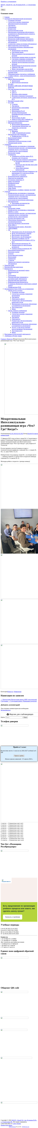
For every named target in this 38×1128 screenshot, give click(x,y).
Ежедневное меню (17, 52)
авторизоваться (5, 710)
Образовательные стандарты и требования (21, 74)
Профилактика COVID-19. (20, 136)
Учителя (10, 253)
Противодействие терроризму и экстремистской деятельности (18, 278)
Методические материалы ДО (21, 243)
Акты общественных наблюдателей (22, 168)
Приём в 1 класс (13, 211)
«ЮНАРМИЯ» (13, 228)
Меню (3, 9)
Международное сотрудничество (18, 45)
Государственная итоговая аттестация (20, 89)
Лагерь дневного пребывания (17, 310)
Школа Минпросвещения (16, 79)
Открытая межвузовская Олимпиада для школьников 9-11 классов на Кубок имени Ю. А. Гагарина (24, 173)
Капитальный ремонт (15, 138)
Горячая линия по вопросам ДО (22, 248)
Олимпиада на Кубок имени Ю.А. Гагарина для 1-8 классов (22, 157)
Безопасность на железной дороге (18, 270)
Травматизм (12, 258)
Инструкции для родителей (20, 235)
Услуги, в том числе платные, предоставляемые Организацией (22, 328)
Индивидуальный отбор (15, 101)
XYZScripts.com (25, 1126)
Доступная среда (17, 307)
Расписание (15, 109)
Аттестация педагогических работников (20, 200)
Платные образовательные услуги (19, 37)
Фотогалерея (12, 257)
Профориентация (13, 139)
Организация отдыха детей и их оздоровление (19, 289)
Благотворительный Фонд (16, 250)
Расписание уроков (14, 153)
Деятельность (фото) (18, 299)
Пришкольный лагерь (15, 143)
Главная (6, 17)
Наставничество (13, 201)
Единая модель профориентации (18, 121)
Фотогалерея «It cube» (19, 117)
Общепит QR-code (17, 67)
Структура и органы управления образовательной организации (18, 23)
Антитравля (12, 275)
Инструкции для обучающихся (21, 237)
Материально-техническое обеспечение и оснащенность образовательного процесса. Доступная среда (21, 33)
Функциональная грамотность (17, 176)
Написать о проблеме (12, 917)
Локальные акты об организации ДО (23, 232)
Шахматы (15, 131)
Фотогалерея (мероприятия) (20, 124)
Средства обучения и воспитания (18, 223)
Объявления (17, 691)
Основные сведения (14, 20)
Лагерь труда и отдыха (15, 290)
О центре (15, 104)
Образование (12, 27)
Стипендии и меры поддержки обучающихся (22, 44)
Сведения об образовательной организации (18, 18)
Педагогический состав (15, 30)
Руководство (12, 29)
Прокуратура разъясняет (15, 178)
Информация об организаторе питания (24, 65)
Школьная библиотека (15, 123)
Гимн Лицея (12, 188)
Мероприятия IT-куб (18, 111)
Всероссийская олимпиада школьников (24, 159)
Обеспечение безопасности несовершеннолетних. (16, 221)
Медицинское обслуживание (17, 134)
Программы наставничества (21, 203)
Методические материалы (20, 82)
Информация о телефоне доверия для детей (21, 190)
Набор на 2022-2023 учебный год (22, 119)
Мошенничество (13, 272)
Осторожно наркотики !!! (16, 180)
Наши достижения (14, 181)
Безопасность (8, 268)
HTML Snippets (12, 1126)
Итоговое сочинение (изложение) (22, 96)
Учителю (7, 191)
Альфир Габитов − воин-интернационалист (22, 76)
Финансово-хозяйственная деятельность (20, 39)
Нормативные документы (20, 50)
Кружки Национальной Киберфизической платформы (21, 113)
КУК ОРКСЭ (12, 225)
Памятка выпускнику (15, 186)
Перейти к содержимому (8, 1)
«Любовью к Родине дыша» (13, 336)
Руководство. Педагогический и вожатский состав (22, 301)
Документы (11, 25)
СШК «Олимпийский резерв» (21, 133)
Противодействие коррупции (13, 267)
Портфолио (11, 185)
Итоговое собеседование (19, 94)
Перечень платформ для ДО (20, 238)
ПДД (9, 274)
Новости (10, 339)
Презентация (16, 81)
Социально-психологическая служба (19, 141)
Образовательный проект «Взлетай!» (19, 227)
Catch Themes (17, 1123)
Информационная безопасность (18, 282)
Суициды (11, 260)
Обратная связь (9, 265)
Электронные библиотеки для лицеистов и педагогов (21, 127)
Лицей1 (29, 433)
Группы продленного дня (16, 218)
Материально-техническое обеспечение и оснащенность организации (24, 304)
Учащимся (7, 144)
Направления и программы (20, 107)
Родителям (7, 206)
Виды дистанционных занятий (21, 233)
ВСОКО (10, 84)
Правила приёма (19, 755)
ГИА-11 (14, 92)
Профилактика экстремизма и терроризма (21, 146)
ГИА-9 (14, 91)
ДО (9, 230)
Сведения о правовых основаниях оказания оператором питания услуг (23, 59)
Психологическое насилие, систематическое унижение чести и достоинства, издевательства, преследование (22, 149)
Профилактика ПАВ (14, 287)
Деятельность (8, 77)
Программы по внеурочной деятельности (17, 334)
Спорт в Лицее (13, 129)
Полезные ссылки (13, 252)
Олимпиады (12, 154)
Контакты (15, 116)
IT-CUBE (11, 102)
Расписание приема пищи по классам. (24, 57)
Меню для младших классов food (22, 69)
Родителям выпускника (15, 255)
